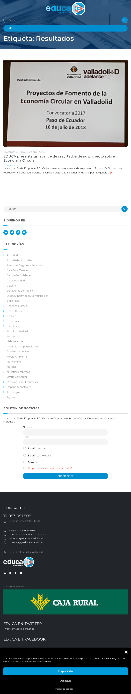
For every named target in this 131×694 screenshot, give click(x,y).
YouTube (24, 232)
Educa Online (15, 311)
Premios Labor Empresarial (23, 382)
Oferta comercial (17, 376)
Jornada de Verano (18, 351)
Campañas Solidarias (19, 275)
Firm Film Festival (17, 331)
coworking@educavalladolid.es (26, 542)
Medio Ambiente (17, 356)
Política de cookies (64, 688)
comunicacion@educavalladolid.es (28, 534)
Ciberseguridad (16, 280)
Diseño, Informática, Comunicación (27, 295)
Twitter (12, 232)
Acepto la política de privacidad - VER (50, 468)
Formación (13, 336)
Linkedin (5, 232)
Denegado (65, 680)
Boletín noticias (36, 448)
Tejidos (11, 397)
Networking (14, 361)
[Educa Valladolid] (65, 8)
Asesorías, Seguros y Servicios (24, 265)
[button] (126, 652)
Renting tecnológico (19, 387)
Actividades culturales (19, 260)
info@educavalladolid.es (22, 530)
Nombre (28, 427)
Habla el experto (16, 341)
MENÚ (13, 28)
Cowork (11, 285)
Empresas (13, 321)
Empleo (11, 316)
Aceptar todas (65, 671)
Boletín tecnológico (39, 455)
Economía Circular (17, 151)
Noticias (39, 151)
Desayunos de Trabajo (20, 290)
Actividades (13, 255)
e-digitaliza (13, 300)
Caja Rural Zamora (17, 270)
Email (26, 437)
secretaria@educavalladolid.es (26, 538)
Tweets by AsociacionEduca (18, 628)
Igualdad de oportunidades (23, 346)
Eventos (12, 326)
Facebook (18, 232)
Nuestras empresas (18, 371)
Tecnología (13, 392)
